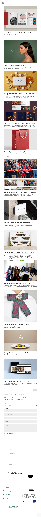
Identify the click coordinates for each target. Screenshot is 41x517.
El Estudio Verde (9, 500)
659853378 (8, 487)
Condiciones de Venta (13, 506)
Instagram (8, 494)
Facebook (7, 498)
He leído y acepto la (13, 435)
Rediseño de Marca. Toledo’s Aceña (14, 65)
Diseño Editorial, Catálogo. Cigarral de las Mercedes (19, 123)
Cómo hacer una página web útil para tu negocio (13, 399)
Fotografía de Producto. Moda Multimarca (16, 324)
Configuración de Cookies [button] (14, 260)
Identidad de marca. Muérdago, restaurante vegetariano (17, 223)
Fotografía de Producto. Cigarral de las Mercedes (18, 353)
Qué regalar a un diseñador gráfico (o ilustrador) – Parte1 (15, 397)
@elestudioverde (9, 495)
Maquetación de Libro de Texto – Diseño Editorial (18, 33)
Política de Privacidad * (17, 435)
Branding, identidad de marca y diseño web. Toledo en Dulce (20, 93)
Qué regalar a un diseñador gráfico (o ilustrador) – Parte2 (15, 394)
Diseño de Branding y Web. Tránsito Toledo (16, 381)
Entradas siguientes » (33, 388)
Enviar (7, 438)
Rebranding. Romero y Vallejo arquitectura (16, 152)
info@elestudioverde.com (10, 491)
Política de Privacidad (13, 507)
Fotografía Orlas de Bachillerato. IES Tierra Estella (19, 252)
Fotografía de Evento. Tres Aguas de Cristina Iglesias (19, 283)
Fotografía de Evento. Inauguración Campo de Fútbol (20, 192)
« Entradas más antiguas (8, 388)
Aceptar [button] (21, 260)
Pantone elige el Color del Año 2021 (11, 396)
